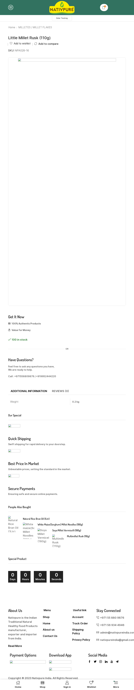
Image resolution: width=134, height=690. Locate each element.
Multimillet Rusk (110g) (78, 536)
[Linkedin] (106, 661)
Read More (15, 646)
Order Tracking (62, 18)
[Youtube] (111, 661)
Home (11, 27)
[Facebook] (89, 661)
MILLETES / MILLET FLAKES (35, 27)
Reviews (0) (60, 391)
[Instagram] (100, 661)
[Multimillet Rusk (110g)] (58, 542)
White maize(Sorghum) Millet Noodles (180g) (60, 524)
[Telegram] (117, 661)
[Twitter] (95, 661)
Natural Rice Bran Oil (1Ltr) (36, 518)
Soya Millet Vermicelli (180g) (66, 530)
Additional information (29, 391)
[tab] (29, 391)
